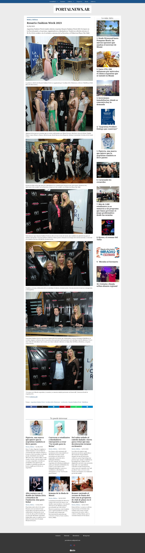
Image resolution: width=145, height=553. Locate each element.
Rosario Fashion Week (74, 402)
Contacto (57, 535)
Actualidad (53, 1)
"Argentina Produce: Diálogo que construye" (107, 127)
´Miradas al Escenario (108, 262)
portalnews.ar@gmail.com (72, 540)
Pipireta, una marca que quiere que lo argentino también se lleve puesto (35, 440)
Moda (86, 1)
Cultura (70, 1)
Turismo (62, 1)
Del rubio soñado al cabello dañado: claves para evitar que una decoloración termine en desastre (82, 441)
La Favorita (64, 402)
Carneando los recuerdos (104, 181)
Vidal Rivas (85, 402)
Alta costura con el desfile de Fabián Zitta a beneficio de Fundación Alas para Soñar (36, 497)
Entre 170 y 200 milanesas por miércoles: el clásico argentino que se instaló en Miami (108, 72)
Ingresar (87, 535)
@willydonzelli (33, 397)
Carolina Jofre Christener (52, 402)
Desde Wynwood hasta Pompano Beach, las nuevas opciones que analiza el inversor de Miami (107, 42)
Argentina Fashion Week (38, 402)
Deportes (79, 1)
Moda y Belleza (32, 20)
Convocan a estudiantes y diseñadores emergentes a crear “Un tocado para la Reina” (59, 441)
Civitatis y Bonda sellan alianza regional (107, 285)
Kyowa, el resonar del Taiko (107, 238)
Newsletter (76, 535)
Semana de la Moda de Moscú (58, 494)
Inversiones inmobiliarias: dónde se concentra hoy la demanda (107, 101)
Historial (66, 535)
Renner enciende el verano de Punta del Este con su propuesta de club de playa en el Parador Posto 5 (81, 497)
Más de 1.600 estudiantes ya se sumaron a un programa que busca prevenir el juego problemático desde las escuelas (108, 209)
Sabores (93, 1)
